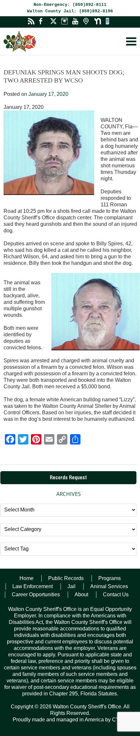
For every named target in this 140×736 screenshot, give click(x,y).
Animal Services (109, 586)
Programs (109, 578)
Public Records (66, 578)
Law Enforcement (32, 586)
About (81, 594)
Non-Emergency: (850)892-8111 (70, 4)
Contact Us (116, 594)
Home (27, 578)
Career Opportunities (36, 594)
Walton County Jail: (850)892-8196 (70, 11)
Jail (71, 586)
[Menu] (131, 41)
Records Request (68, 478)
